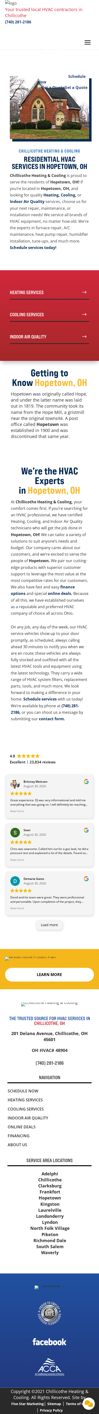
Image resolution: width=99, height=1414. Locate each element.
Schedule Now (23, 1091)
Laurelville (50, 1210)
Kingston (50, 1204)
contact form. (52, 718)
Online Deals (22, 1127)
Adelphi (50, 1174)
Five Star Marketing (27, 1403)
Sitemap (54, 1403)
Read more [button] (17, 811)
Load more (49, 924)
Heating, (51, 195)
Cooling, (68, 195)
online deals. (60, 593)
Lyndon (50, 1222)
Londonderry (50, 1216)
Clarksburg (50, 1186)
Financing (19, 1135)
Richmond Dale (49, 1240)
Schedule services (40, 699)
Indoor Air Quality (27, 201)
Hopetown (50, 1198)
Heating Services (25, 1100)
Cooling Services (26, 1109)
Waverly (50, 1252)
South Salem (50, 1246)
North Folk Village (50, 1228)
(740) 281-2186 (18, 22)
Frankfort (50, 1192)
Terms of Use (77, 1403)
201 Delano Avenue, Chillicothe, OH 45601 (49, 1036)
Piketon (50, 1234)
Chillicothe (50, 1180)
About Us (17, 1144)
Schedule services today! (33, 247)
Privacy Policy (51, 1410)
